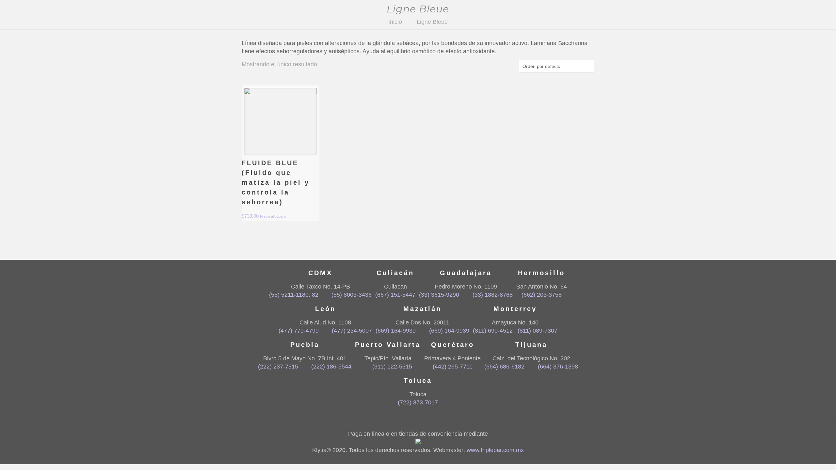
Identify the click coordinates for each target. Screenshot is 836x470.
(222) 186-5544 (331, 366)
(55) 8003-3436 (351, 294)
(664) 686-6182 (504, 366)
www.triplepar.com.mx (495, 450)
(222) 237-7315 (278, 366)
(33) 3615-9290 (439, 294)
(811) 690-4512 (493, 330)
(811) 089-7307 (537, 330)
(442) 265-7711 (453, 366)
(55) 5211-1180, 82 (293, 294)
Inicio (395, 22)
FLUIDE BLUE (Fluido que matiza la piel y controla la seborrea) (276, 182)
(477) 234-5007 (352, 330)
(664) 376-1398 (558, 366)
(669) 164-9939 (396, 330)
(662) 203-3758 (542, 294)
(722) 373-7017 (418, 402)
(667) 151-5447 (395, 294)
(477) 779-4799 (299, 330)
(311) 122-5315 (392, 366)
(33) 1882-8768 (492, 294)
